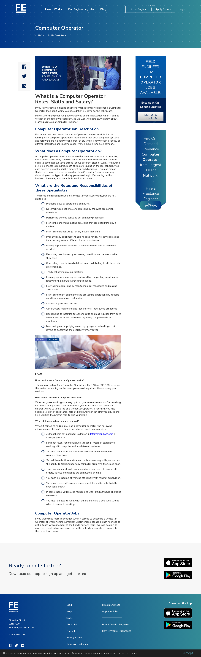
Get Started (150, 205)
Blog (103, 9)
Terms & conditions (77, 644)
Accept (188, 653)
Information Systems (101, 434)
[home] (21, 9)
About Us (71, 624)
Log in (182, 9)
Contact (70, 631)
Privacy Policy (74, 637)
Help (69, 611)
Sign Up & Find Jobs (150, 116)
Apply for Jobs (163, 9)
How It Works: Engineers (116, 624)
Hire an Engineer (138, 9)
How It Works (53, 9)
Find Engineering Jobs (81, 9)
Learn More (131, 653)
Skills (69, 618)
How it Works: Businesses (116, 631)
